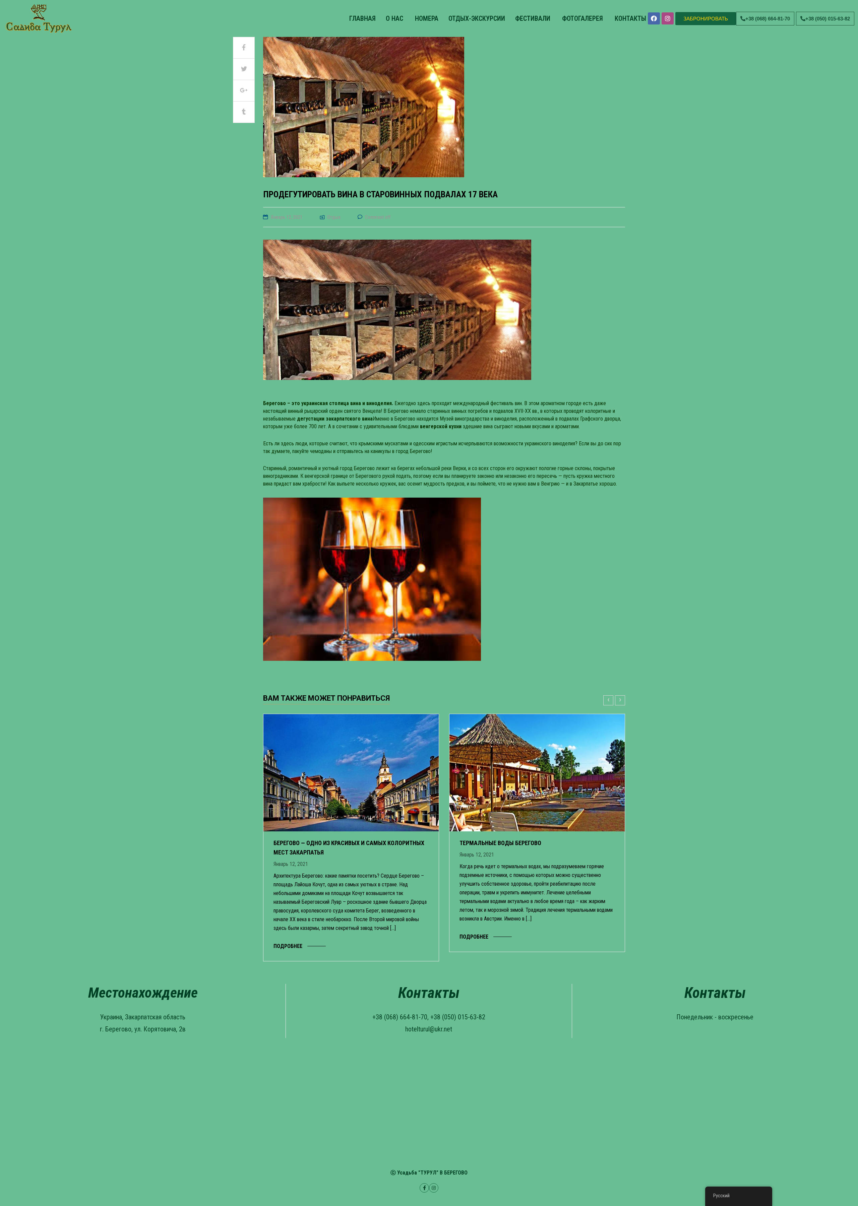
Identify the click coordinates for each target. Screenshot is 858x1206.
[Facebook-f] (424, 1188)
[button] (705, 18)
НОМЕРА (425, 18)
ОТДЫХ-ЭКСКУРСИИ (476, 18)
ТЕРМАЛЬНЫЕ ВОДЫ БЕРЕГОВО (500, 842)
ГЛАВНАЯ (362, 18)
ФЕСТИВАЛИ (532, 18)
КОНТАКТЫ (629, 18)
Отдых (334, 217)
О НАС (394, 18)
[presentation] (609, 700)
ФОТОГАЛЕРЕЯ (581, 18)
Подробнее (287, 946)
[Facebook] (654, 18)
